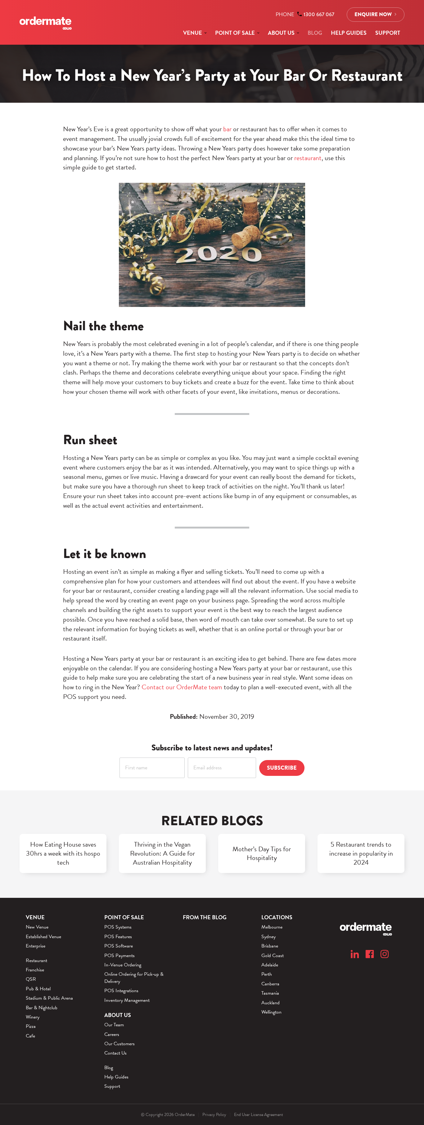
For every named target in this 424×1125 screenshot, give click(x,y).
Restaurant (36, 960)
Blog (315, 33)
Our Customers (119, 1043)
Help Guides (349, 33)
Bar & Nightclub (41, 1007)
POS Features (118, 936)
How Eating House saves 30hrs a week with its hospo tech (63, 853)
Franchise (35, 969)
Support (387, 33)
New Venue (37, 927)
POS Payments (119, 955)
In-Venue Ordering (122, 964)
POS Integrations (121, 990)
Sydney (268, 936)
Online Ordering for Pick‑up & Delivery (134, 978)
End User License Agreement (258, 1114)
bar (227, 129)
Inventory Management (127, 1000)
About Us (281, 33)
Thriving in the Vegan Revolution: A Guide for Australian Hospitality (162, 853)
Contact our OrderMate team (182, 687)
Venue (192, 33)
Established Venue (43, 936)
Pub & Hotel (38, 988)
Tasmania (270, 993)
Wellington (271, 1012)
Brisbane (269, 946)
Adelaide (269, 964)
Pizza (31, 1026)
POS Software (118, 946)
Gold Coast (272, 955)
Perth (266, 974)
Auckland (270, 1002)
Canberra (270, 983)
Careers (111, 1034)
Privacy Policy (214, 1114)
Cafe (30, 1036)
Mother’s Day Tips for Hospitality (261, 853)
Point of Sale (235, 33)
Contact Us (115, 1053)
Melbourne (271, 927)
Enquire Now (373, 14)
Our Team (114, 1024)
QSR (31, 979)
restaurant (308, 158)
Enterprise (35, 946)
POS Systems (118, 927)
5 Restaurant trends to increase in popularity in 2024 (361, 853)
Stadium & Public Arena (49, 998)
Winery (32, 1017)
